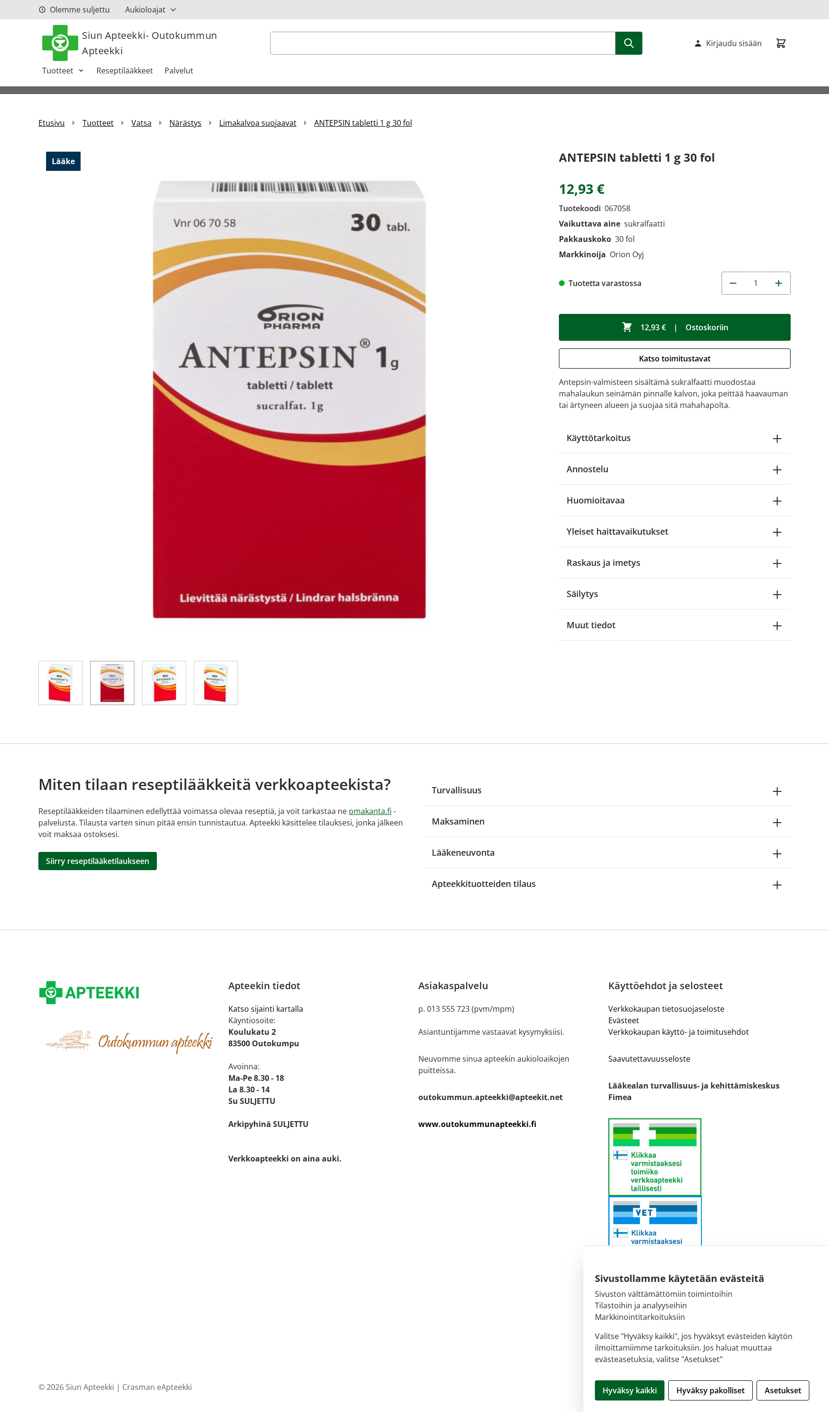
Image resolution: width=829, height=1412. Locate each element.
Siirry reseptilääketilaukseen (97, 861)
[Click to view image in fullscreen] (289, 398)
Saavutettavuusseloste (649, 1058)
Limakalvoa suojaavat (257, 123)
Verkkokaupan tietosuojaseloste (666, 1009)
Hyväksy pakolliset (710, 1390)
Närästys (185, 123)
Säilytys (582, 593)
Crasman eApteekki (157, 1387)
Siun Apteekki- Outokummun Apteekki (149, 43)
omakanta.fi (370, 811)
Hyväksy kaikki (630, 1390)
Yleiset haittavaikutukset (617, 531)
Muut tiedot (591, 625)
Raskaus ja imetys (603, 562)
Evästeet (623, 1020)
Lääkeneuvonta (463, 852)
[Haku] (629, 43)
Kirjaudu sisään (734, 43)
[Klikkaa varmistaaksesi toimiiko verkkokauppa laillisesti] (699, 1157)
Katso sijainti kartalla (265, 1009)
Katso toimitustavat (675, 358)
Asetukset (783, 1390)
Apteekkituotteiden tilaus (484, 883)
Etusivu (51, 123)
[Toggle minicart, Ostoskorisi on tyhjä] (781, 43)
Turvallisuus (457, 790)
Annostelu (587, 469)
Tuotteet (57, 70)
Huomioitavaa (596, 500)
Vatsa (141, 123)
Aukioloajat (145, 9)
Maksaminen (458, 821)
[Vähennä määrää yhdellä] (733, 283)
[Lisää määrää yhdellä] (779, 283)
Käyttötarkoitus (599, 437)
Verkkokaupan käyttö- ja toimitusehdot (678, 1032)
